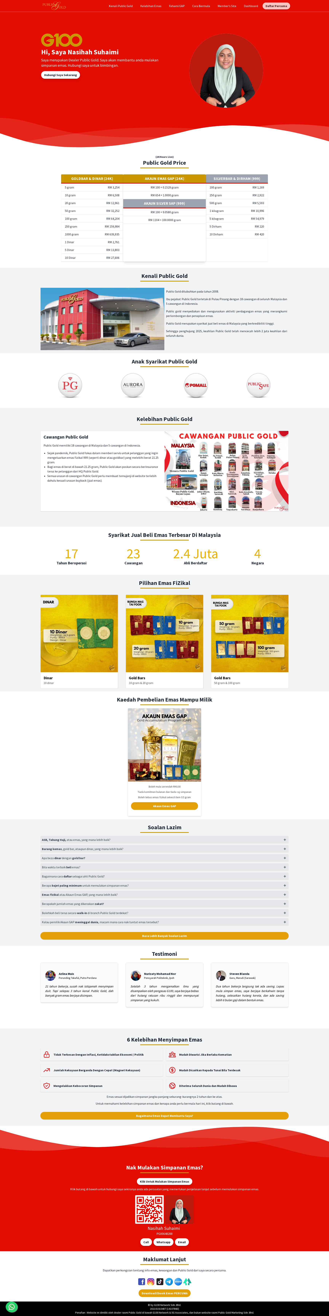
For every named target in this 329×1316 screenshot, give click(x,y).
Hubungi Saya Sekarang (60, 75)
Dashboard (251, 6)
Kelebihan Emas (150, 6)
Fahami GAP (177, 6)
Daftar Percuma (276, 6)
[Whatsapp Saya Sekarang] (12, 1307)
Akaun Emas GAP (164, 806)
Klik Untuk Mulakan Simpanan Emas (164, 1181)
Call (146, 1242)
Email (182, 1242)
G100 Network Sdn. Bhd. (167, 1305)
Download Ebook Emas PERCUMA (165, 1293)
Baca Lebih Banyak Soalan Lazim (164, 936)
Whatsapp (163, 1242)
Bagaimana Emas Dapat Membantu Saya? (164, 1116)
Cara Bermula (201, 6)
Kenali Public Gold (121, 6)
